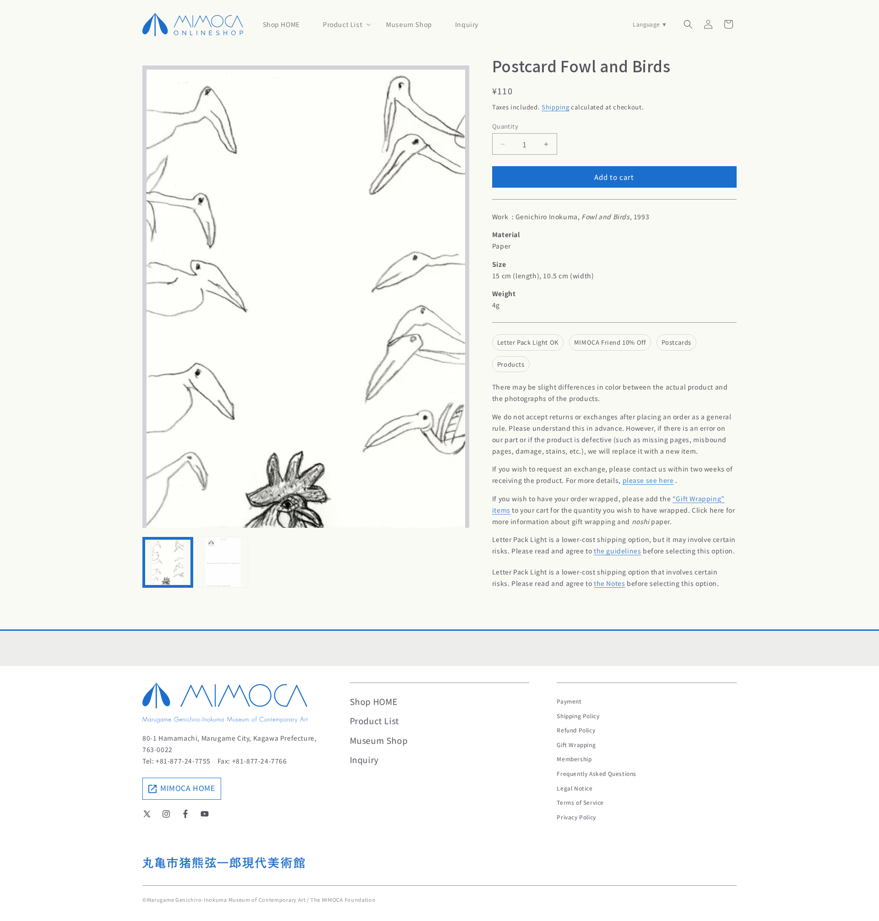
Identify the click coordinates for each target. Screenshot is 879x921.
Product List (374, 720)
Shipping (556, 107)
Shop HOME (374, 701)
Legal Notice (574, 788)
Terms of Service (580, 802)
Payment (569, 701)
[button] (342, 24)
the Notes (609, 583)
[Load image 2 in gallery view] (223, 562)
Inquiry (364, 759)
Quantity (505, 126)
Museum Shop (379, 740)
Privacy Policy (576, 817)
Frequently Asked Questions (596, 773)
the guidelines (617, 550)
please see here (648, 480)
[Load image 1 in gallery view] (167, 562)
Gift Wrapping (576, 744)
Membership (574, 759)
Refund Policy (576, 730)
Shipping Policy (578, 716)
